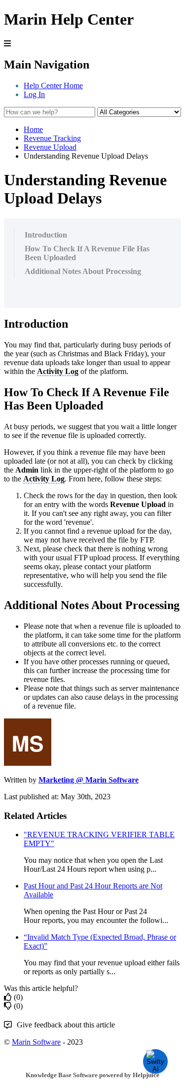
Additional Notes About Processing (83, 271)
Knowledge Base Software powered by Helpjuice (92, 1075)
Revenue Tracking (52, 138)
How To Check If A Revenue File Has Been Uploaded (87, 253)
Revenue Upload (50, 147)
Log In (34, 94)
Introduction (46, 235)
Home (33, 129)
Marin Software (36, 1042)
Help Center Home (53, 85)
